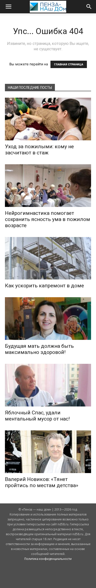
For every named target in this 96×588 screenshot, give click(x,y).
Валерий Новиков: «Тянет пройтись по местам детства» (41, 482)
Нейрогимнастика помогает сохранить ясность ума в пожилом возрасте (47, 219)
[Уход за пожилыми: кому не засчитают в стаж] (48, 119)
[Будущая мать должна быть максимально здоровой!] (48, 318)
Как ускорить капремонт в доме (44, 286)
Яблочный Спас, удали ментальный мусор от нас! (37, 416)
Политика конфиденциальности (48, 559)
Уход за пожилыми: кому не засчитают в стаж (39, 150)
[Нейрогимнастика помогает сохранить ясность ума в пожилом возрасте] (48, 185)
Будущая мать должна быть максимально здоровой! (39, 349)
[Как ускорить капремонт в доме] (48, 258)
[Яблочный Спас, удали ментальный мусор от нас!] (48, 385)
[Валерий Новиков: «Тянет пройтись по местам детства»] (48, 451)
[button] (8, 6)
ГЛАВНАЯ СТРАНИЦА (68, 64)
